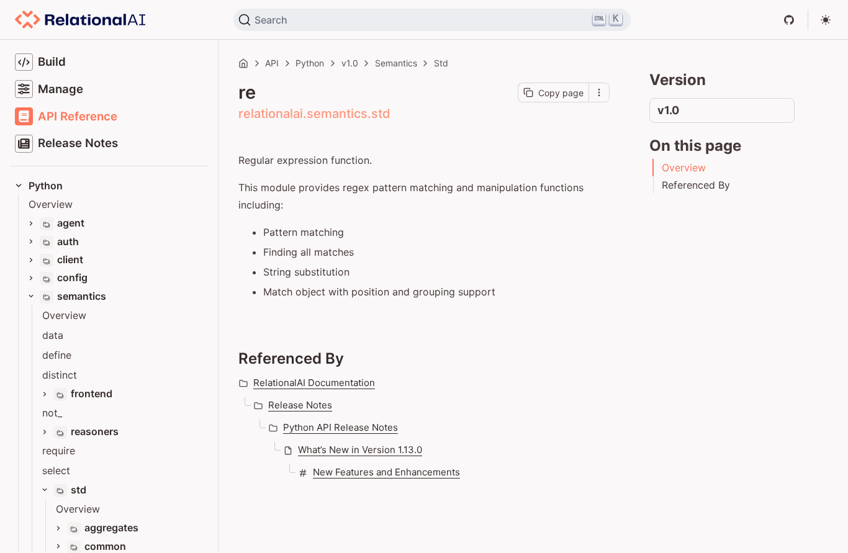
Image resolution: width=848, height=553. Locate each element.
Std (441, 63)
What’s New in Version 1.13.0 (360, 450)
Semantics (396, 63)
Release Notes (300, 405)
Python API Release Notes (340, 427)
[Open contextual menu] (599, 92)
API (272, 63)
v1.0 (349, 63)
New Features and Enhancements (386, 472)
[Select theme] (825, 20)
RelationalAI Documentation (314, 383)
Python (309, 63)
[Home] (243, 63)
